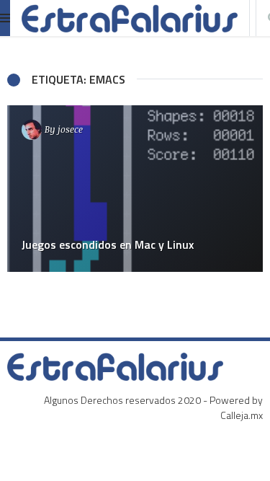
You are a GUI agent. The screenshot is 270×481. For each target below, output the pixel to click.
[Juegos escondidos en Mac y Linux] (135, 188)
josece (70, 129)
